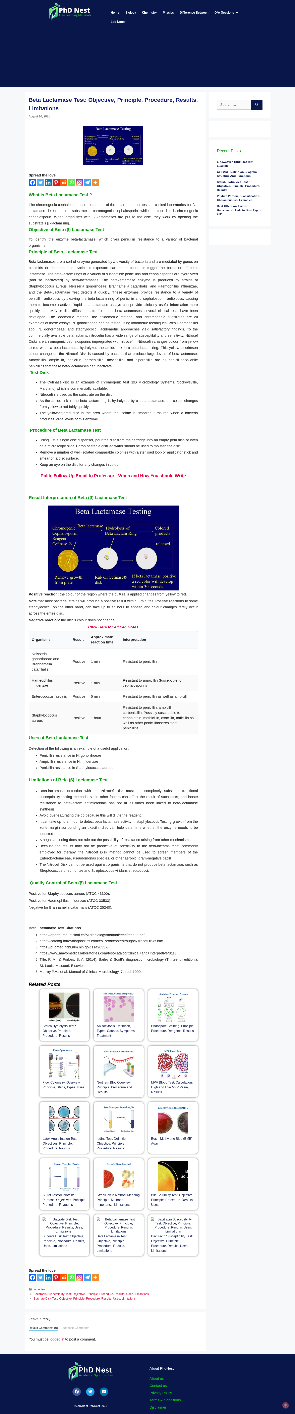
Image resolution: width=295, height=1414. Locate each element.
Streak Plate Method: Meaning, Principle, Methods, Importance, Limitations (118, 1199)
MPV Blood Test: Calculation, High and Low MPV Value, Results (172, 1087)
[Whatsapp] (71, 182)
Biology (130, 12)
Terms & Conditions (165, 1400)
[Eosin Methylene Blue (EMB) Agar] (173, 1120)
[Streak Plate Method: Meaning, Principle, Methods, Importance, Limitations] (119, 1176)
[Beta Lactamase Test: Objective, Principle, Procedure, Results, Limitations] (118, 1225)
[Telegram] (87, 182)
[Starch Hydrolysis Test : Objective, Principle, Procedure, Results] (64, 1007)
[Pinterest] (56, 182)
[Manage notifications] (285, 1405)
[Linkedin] (48, 182)
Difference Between (194, 12)
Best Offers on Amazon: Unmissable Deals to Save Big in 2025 (239, 210)
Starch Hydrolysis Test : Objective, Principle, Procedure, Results (59, 1030)
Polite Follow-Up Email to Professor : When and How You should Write (113, 475)
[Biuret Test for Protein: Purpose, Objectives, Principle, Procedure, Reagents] (64, 1176)
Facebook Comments (75, 1327)
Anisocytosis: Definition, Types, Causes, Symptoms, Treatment (116, 1030)
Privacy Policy (161, 1393)
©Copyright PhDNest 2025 (90, 1405)
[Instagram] (79, 182)
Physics (168, 12)
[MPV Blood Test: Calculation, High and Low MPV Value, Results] (173, 1064)
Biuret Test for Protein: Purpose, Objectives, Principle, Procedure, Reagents (64, 1199)
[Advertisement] (147, 59)
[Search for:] (234, 105)
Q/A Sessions (224, 12)
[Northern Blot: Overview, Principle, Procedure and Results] (119, 1064)
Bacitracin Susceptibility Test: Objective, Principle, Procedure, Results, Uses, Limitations (91, 1294)
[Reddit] (63, 182)
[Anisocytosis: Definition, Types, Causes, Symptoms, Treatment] (119, 1007)
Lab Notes (118, 22)
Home (115, 12)
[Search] (256, 105)
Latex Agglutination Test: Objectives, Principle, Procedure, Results (60, 1143)
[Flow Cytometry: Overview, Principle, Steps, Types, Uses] (64, 1064)
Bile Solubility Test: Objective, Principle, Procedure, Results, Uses (172, 1199)
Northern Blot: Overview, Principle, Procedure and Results (114, 1087)
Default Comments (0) (43, 1327)
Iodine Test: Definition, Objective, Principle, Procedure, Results (112, 1143)
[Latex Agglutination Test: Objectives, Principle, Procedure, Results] (64, 1120)
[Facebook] (32, 182)
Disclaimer (158, 1407)
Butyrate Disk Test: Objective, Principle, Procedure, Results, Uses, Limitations (64, 1241)
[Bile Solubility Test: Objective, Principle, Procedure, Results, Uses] (173, 1176)
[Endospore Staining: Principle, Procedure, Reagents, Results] (173, 1007)
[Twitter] (40, 182)
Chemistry (149, 12)
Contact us (158, 1386)
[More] (95, 182)
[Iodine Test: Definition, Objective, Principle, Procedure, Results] (119, 1120)
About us (157, 1378)
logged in (57, 1339)
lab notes (39, 1289)
